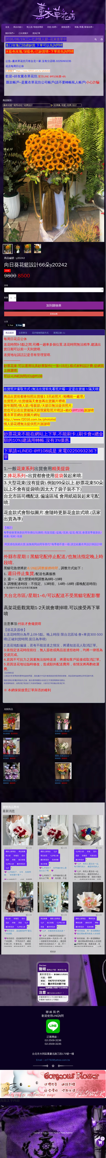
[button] (102, 39)
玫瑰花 (16, 856)
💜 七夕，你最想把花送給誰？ (52, 931)
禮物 (96, 923)
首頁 (7, 27)
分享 (6, 322)
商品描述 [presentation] (10, 332)
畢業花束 (92, 918)
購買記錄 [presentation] (59, 332)
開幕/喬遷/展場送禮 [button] (83, 27)
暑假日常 (88, 923)
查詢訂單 (36, 33)
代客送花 (93, 856)
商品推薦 (22, 851)
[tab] (9, 332)
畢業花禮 (79, 923)
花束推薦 (55, 860)
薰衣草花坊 (21, 864)
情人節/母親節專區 (35, 27)
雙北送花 (44, 856)
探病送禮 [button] (65, 27)
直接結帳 (54, 314)
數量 (6, 297)
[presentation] (23, 332)
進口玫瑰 (21, 860)
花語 (7, 860)
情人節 (8, 856)
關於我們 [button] (9, 33)
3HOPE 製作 (53, 1150)
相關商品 (8, 709)
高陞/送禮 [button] (51, 27)
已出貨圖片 (23, 33)
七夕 (7, 868)
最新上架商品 (11, 851)
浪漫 (88, 851)
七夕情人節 (10, 864)
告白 (23, 856)
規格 (6, 285)
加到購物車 (53, 305)
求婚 (13, 860)
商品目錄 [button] (17, 27)
